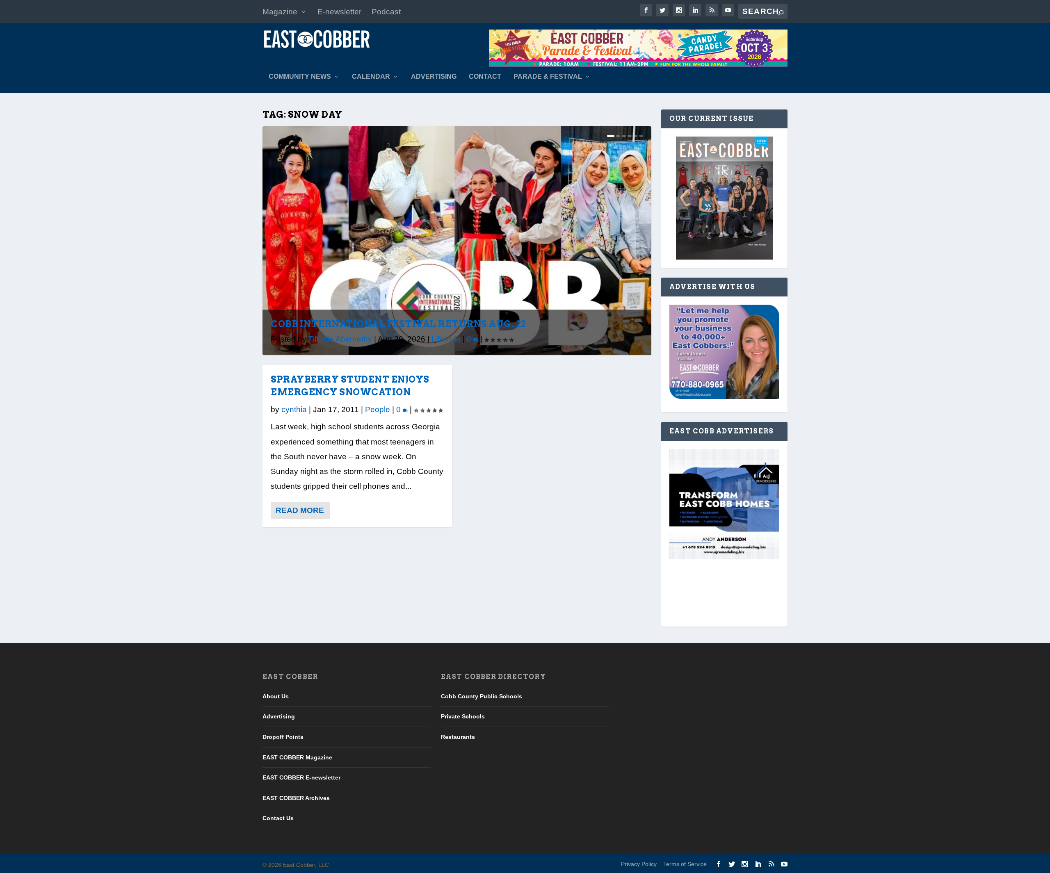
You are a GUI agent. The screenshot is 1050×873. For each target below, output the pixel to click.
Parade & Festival (548, 76)
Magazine (279, 11)
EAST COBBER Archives (296, 798)
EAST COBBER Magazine (297, 757)
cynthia (294, 409)
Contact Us (278, 818)
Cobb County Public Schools (481, 696)
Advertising (434, 76)
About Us (275, 696)
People (377, 409)
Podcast (386, 11)
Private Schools (463, 716)
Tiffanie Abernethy (340, 339)
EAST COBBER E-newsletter (301, 777)
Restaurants (458, 737)
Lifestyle (446, 339)
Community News (300, 76)
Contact (485, 76)
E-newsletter (339, 11)
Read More (300, 510)
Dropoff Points (283, 737)
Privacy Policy (639, 864)
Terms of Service (685, 864)
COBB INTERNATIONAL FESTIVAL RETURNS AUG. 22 (398, 324)
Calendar (371, 76)
